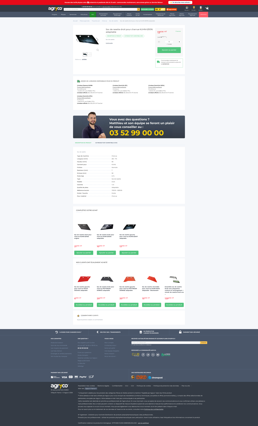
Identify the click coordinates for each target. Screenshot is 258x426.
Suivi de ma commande (59, 345)
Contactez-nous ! (110, 345)
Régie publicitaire (84, 360)
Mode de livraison (57, 342)
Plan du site (186, 386)
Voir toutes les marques (59, 356)
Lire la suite (109, 43)
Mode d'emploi (83, 355)
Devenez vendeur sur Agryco (87, 358)
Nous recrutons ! (110, 356)
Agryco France (90, 388)
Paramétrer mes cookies (86, 386)
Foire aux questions (84, 352)
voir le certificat (143, 423)
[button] (187, 8)
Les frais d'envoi (56, 351)
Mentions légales (103, 386)
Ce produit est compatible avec (133, 35)
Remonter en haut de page (253, 417)
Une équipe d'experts (112, 351)
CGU (126, 386)
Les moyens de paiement (59, 348)
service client (106, 6)
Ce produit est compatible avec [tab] (106, 142)
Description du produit (114, 35)
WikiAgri (81, 366)
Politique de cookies (144, 386)
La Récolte (81, 363)
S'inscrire (203, 342)
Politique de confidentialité (153, 409)
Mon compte (109, 342)
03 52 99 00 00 (87, 6)
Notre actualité (110, 348)
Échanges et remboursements (61, 353)
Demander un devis (147, 9)
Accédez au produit (84, 305)
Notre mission (109, 353)
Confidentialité (117, 386)
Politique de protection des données (166, 386)
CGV (132, 386)
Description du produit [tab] (83, 142)
